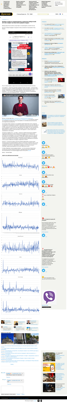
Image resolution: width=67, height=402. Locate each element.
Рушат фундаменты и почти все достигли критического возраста (52, 34)
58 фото (9, 330)
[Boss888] (3, 372)
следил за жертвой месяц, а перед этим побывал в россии (53, 75)
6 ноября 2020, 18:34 (16, 380)
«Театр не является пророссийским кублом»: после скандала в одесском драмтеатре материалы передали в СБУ (55, 123)
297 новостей (5, 330)
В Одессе (46, 61)
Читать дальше (45, 232)
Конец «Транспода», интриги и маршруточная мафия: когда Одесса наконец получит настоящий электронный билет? (20, 342)
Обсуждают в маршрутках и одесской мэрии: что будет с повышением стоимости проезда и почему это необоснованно (20, 356)
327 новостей (32, 330)
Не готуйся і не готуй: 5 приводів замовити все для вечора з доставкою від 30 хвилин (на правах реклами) (60, 366)
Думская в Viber (45, 305)
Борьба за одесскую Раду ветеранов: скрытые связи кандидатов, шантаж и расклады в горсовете (21, 4)
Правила (18, 394)
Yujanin (9, 380)
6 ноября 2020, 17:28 (16, 373)
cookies (35, 400)
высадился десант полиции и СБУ (54, 68)
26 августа (44, 58)
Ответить (8, 377)
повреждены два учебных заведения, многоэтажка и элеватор (54, 53)
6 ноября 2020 (4, 19)
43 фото (10, 324)
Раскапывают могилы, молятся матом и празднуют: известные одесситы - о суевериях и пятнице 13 (18, 354)
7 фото (36, 330)
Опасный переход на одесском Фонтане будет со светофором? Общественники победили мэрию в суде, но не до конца (19, 361)
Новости (23, 14)
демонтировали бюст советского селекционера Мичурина (54, 25)
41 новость (17, 330)
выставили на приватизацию (54, 61)
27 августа (44, 21)
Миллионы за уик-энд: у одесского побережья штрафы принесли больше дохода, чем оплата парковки (32, 342)
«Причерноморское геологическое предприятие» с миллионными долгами (52, 63)
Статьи (19, 14)
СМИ (31, 14)
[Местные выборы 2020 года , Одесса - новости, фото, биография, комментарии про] (28, 330)
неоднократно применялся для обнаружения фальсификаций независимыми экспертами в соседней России (17, 119)
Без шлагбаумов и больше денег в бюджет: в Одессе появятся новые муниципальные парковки (17, 359)
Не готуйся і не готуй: (48, 28)
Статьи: (43, 113)
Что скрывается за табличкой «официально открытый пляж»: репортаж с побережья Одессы (56, 116)
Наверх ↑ (12, 364)
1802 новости (20, 324)
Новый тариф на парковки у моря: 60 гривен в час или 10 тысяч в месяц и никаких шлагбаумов (19, 349)
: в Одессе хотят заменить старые (52, 35)
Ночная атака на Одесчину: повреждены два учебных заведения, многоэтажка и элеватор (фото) (7, 5)
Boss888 (8, 373)
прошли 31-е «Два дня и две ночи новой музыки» (50, 81)
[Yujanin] (4, 379)
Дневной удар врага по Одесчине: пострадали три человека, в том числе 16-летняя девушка (46, 4)
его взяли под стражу (59, 102)
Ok (38, 400)
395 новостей (33, 324)
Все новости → (45, 106)
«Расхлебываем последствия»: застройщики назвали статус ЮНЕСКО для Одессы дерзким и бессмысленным (19, 351)
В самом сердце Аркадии (49, 95)
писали (29, 150)
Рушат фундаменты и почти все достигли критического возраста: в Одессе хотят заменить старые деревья (60, 376)
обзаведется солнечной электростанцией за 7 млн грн (53, 86)
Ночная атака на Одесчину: (50, 52)
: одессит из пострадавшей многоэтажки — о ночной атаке (52, 49)
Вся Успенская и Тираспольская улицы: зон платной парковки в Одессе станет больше (19, 346)
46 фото (36, 324)
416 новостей (7, 324)
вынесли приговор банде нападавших (54, 40)
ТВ (28, 14)
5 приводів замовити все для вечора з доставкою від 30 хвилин (54, 29)
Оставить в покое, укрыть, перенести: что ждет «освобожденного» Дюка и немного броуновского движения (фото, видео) (7, 341)
